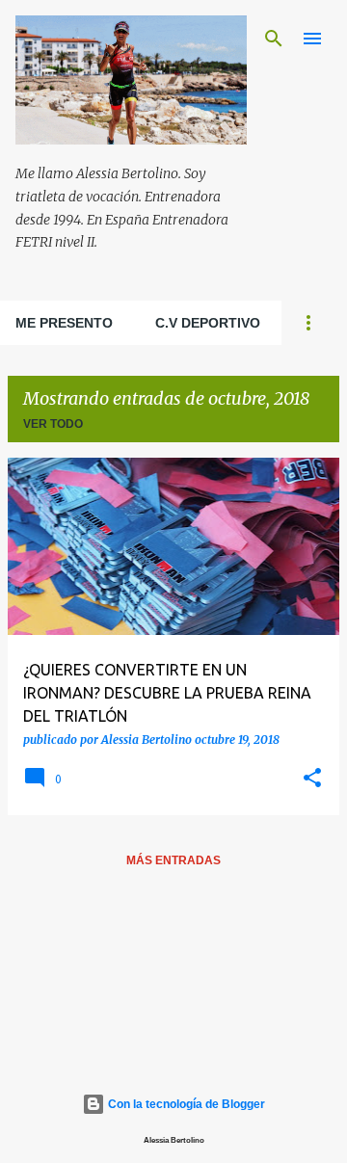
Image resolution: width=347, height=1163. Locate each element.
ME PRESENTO (64, 322)
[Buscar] (273, 38)
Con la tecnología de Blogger (185, 1104)
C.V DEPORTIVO (207, 322)
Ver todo (53, 424)
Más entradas (173, 860)
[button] (312, 779)
